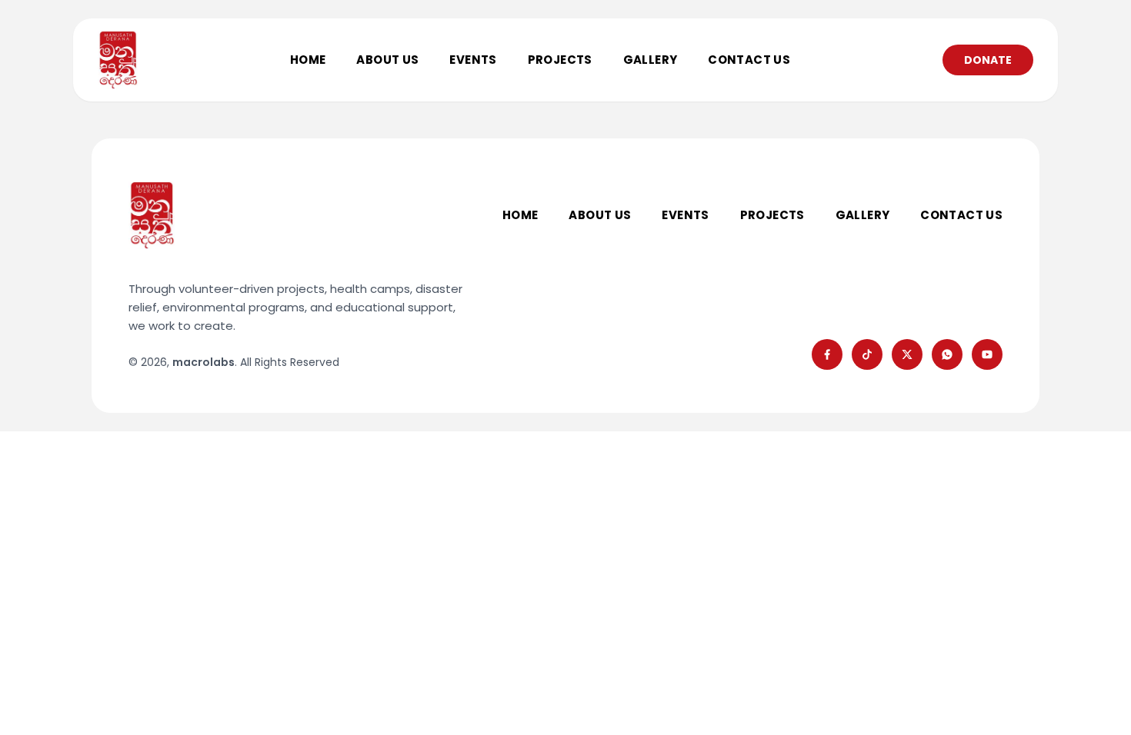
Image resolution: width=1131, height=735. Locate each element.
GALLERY (650, 60)
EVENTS (472, 60)
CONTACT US (749, 60)
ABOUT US (387, 60)
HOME (308, 60)
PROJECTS (560, 60)
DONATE (988, 60)
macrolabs (203, 362)
